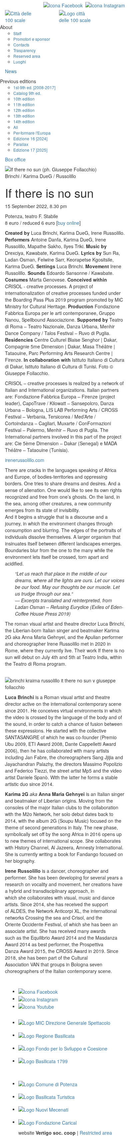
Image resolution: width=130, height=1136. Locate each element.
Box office (15, 159)
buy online (68, 222)
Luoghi (19, 61)
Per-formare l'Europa (32, 133)
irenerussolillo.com (24, 460)
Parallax (20, 144)
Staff (17, 33)
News (11, 71)
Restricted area (96, 1132)
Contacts (21, 44)
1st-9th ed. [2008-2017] (34, 87)
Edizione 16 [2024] (30, 138)
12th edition (24, 110)
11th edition (24, 104)
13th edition (24, 116)
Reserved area (26, 56)
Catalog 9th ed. (27, 93)
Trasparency (24, 50)
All (15, 127)
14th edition (24, 121)
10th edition (24, 99)
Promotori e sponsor (31, 39)
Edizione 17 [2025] (30, 150)
